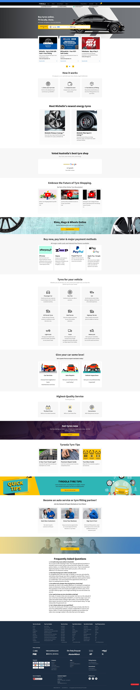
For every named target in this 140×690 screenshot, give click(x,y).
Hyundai (73, 634)
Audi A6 (85, 632)
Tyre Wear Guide (88, 462)
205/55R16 (63, 626)
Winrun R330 (46, 626)
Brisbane (96, 629)
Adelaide (96, 632)
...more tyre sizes (64, 642)
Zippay (57, 256)
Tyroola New (92, 669)
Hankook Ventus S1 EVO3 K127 (49, 635)
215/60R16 (63, 627)
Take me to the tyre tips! (70, 490)
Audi (73, 637)
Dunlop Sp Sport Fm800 (48, 640)
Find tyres (70, 434)
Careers (52, 663)
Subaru (73, 635)
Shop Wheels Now (70, 229)
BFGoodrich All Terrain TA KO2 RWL (50, 634)
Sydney (96, 626)
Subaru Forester (86, 640)
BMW (73, 626)
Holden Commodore (87, 629)
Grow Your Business (70, 521)
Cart (101, 3)
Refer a (53, 669)
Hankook (34, 634)
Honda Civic (86, 627)
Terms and (55, 666)
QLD (96, 637)
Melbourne (97, 627)
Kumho (34, 629)
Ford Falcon (86, 626)
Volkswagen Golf (87, 637)
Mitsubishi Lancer (87, 639)
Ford (73, 627)
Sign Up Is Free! (92, 521)
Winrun (34, 626)
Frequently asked (75, 663)
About (52, 662)
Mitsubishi (74, 632)
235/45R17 (63, 629)
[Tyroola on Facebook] (93, 679)
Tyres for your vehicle (70, 279)
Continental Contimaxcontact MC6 (50, 637)
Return (71, 666)
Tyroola (53, 665)
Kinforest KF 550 (47, 627)
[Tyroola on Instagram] (96, 679)
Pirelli (34, 627)
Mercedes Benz (75, 631)
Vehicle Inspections (91, 375)
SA (95, 640)
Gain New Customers (48, 521)
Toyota (73, 629)
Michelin (34, 632)
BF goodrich (35, 635)
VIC (95, 635)
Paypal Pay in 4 (76, 256)
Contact (72, 662)
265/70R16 (63, 634)
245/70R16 (63, 631)
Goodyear (34, 640)
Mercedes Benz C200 (87, 634)
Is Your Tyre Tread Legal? (47, 462)
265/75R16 (63, 637)
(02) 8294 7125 (60, 677)
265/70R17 (63, 635)
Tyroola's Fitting (93, 663)
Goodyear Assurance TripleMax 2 (50, 639)
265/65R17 (63, 632)
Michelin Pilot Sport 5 (48, 632)
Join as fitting (92, 662)
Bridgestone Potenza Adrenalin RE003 (51, 631)
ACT (96, 639)
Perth (96, 631)
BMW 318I (85, 635)
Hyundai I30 (86, 631)
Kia (73, 640)
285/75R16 (63, 640)
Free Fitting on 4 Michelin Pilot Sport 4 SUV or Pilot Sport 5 (70, 1)
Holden (73, 639)
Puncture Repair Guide (68, 462)
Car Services (48, 375)
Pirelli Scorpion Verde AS (48, 629)
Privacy (53, 668)
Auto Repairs (70, 375)
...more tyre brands (36, 642)
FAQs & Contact (70, 548)
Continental (35, 637)
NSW (96, 634)
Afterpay (42, 256)
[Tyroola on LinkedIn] (90, 679)
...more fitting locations (99, 642)
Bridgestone (35, 631)
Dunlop (34, 639)
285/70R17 (63, 639)
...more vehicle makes (76, 642)
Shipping (71, 665)
